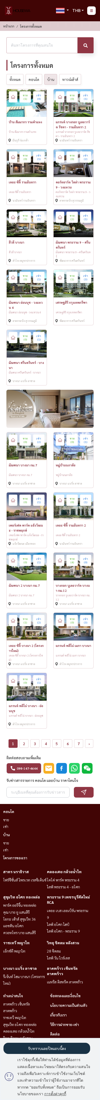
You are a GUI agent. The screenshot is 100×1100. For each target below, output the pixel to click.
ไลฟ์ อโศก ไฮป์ (58, 924)
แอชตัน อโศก (13, 925)
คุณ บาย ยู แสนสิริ (16, 912)
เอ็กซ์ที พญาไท (14, 951)
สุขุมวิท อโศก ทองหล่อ (21, 896)
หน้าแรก (8, 26)
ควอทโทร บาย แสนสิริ (19, 932)
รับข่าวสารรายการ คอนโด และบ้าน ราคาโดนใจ (42, 780)
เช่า (5, 826)
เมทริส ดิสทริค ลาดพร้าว (65, 981)
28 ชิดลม (54, 951)
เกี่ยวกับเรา (58, 1014)
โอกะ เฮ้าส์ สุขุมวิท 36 (19, 919)
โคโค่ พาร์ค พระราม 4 (63, 879)
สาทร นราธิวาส (16, 871)
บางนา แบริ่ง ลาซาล (20, 968)
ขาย (6, 819)
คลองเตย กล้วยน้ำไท (64, 871)
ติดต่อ (55, 1034)
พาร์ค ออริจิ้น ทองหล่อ (19, 905)
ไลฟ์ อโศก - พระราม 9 (63, 931)
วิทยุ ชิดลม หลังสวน (63, 942)
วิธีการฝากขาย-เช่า (64, 1024)
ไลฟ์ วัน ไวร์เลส (58, 957)
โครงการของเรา (15, 857)
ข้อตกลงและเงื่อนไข (65, 995)
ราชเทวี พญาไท (16, 942)
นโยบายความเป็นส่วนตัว (68, 1005)
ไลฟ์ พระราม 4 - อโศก (63, 886)
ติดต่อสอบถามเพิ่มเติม (23, 757)
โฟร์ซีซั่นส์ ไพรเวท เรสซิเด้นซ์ (24, 879)
